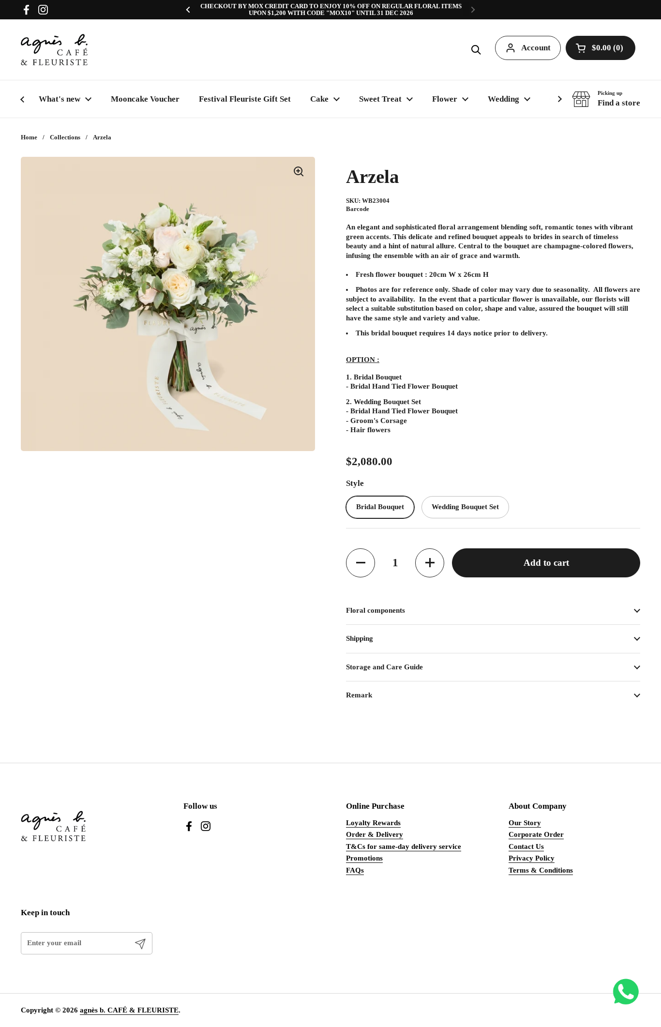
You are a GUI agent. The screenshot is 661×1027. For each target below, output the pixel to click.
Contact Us (526, 846)
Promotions (364, 858)
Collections (65, 137)
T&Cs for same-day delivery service (403, 846)
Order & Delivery (374, 834)
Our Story (525, 823)
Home (29, 137)
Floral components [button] (375, 610)
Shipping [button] (359, 638)
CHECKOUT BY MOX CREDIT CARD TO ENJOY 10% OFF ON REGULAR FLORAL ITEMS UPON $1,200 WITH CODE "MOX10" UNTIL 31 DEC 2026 (331, 9)
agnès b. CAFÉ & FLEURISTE (129, 1010)
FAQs (355, 870)
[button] (476, 50)
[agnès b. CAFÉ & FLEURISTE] (54, 49)
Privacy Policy (532, 858)
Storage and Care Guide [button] (384, 667)
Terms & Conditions (541, 870)
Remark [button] (359, 695)
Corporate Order (536, 834)
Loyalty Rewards (373, 823)
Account (536, 47)
